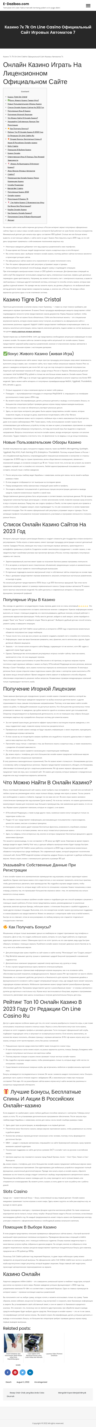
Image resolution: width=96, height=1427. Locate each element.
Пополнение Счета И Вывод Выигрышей (24, 216)
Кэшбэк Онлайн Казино (17, 209)
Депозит (11, 220)
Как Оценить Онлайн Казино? (20, 213)
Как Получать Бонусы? (19, 128)
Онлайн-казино (14, 195)
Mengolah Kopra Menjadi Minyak (72, 1393)
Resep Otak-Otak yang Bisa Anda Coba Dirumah (25, 1395)
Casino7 (11, 174)
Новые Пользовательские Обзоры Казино (25, 104)
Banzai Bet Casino (15, 188)
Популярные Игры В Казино (19, 111)
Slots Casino (13, 146)
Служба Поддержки (16, 185)
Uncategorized (40, 1382)
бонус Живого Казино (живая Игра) (24, 100)
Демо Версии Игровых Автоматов (21, 171)
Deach (9, 1382)
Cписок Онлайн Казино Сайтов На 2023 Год (26, 107)
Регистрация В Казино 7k (18, 199)
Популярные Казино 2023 (18, 192)
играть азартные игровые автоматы (26, 331)
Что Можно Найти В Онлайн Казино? (23, 118)
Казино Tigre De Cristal (17, 97)
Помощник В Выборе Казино (19, 149)
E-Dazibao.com (16, 4)
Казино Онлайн (14, 153)
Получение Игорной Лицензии (20, 114)
